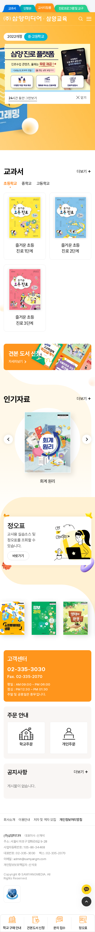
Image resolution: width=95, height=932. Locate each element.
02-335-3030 (26, 669)
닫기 (83, 97)
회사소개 (9, 820)
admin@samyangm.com (29, 859)
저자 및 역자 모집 (45, 820)
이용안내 (24, 820)
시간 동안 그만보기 (23, 98)
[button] (8, 439)
